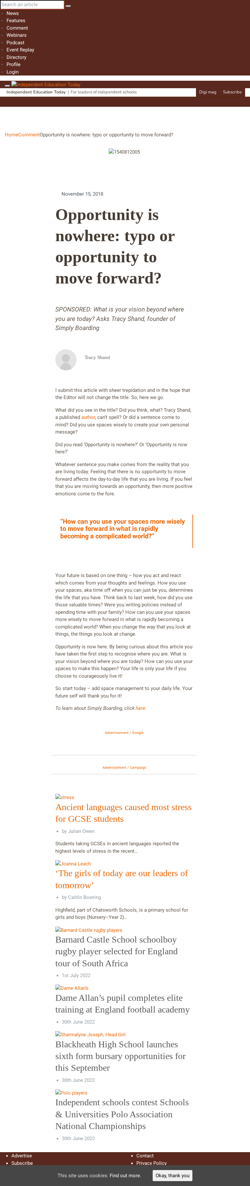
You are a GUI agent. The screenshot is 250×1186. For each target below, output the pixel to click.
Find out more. (125, 1176)
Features (16, 20)
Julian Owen (81, 831)
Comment (17, 28)
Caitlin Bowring (84, 897)
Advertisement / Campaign (124, 767)
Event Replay (20, 50)
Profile (14, 64)
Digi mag (207, 92)
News (13, 13)
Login (13, 72)
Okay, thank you (172, 1176)
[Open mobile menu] (7, 86)
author (88, 417)
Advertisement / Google (124, 733)
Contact (145, 1156)
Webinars (17, 35)
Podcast (15, 43)
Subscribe (232, 92)
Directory (16, 57)
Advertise (21, 1156)
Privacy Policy (151, 1163)
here (140, 708)
